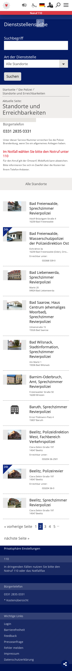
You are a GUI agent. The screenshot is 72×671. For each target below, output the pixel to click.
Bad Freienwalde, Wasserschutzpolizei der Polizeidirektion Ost (49, 238)
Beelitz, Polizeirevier (46, 471)
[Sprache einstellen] (42, 5)
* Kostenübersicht (16, 600)
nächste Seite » (16, 538)
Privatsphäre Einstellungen (22, 548)
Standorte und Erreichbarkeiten (24, 92)
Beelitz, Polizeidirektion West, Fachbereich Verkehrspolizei (49, 437)
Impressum (11, 653)
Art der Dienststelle (20, 57)
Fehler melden (13, 648)
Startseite (9, 89)
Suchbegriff (13, 38)
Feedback (10, 636)
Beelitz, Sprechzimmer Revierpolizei (48, 502)
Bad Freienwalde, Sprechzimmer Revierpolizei (43, 208)
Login (7, 624)
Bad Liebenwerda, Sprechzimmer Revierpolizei (44, 277)
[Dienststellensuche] (24, 5)
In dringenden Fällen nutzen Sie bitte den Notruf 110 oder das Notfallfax (32, 569)
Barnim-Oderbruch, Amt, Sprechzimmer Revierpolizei (46, 381)
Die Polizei (25, 89)
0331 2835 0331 (17, 131)
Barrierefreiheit (14, 630)
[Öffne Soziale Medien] (65, 664)
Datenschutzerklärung (19, 659)
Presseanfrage (13, 642)
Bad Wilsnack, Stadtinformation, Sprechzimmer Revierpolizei (44, 349)
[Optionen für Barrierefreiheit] (33, 5)
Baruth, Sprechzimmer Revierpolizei (48, 409)
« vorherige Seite (18, 526)
